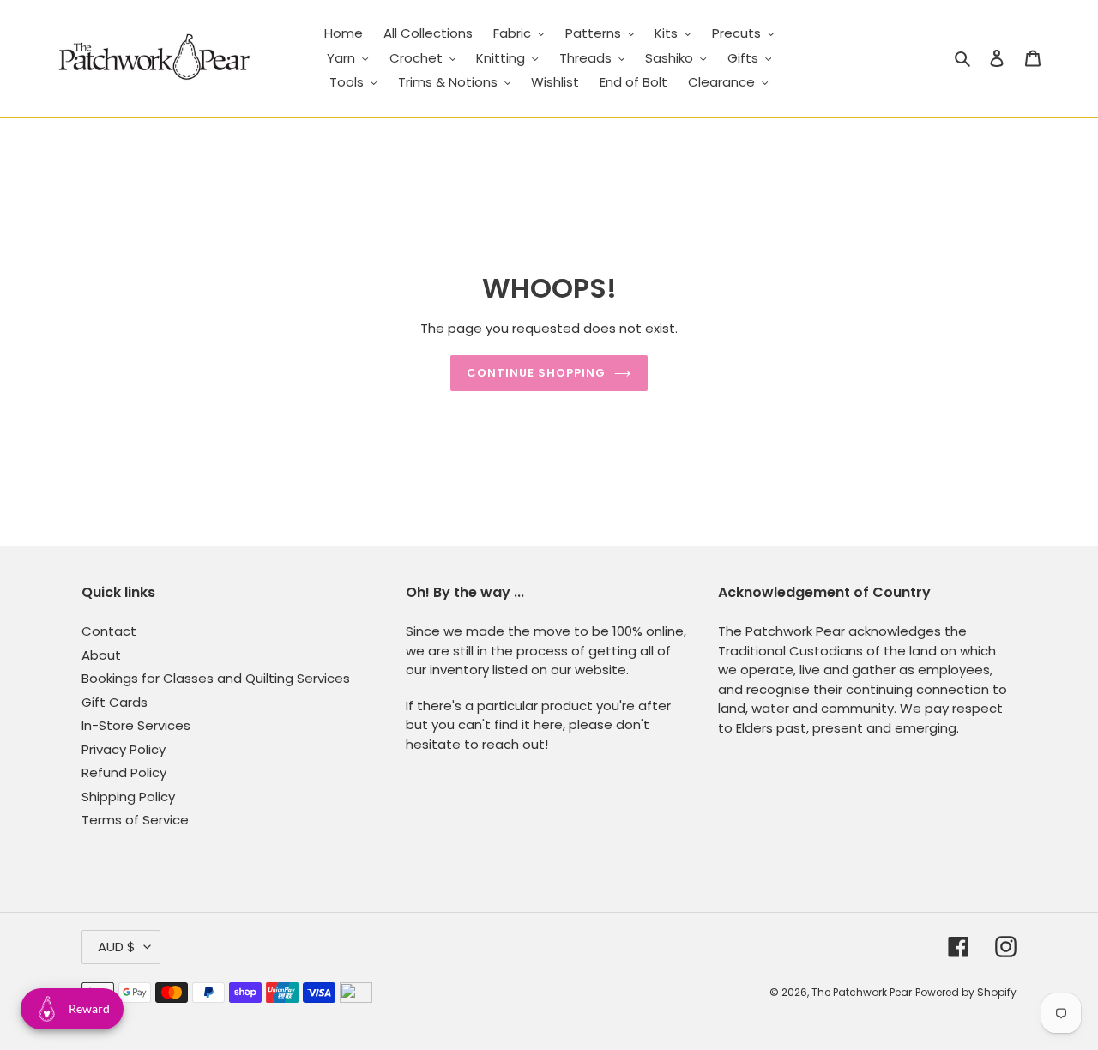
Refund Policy (123, 772)
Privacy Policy (123, 749)
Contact (108, 631)
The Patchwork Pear (861, 992)
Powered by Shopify (966, 992)
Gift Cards (114, 702)
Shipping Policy (128, 797)
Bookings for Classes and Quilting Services (215, 678)
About (101, 655)
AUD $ (117, 947)
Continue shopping (536, 373)
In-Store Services (135, 725)
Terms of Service (135, 820)
